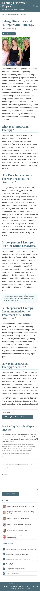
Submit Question (11, 494)
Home (3, 14)
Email (17, 466)
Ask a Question (8, 34)
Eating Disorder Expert (14, 4)
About (6, 586)
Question (5, 475)
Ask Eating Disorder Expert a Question (16, 417)
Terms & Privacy (24, 586)
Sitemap (13, 588)
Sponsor (28, 588)
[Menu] (36, 6)
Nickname (5, 457)
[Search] (32, 6)
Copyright (35, 586)
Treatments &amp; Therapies (16, 14)
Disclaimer (13, 586)
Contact (20, 588)
